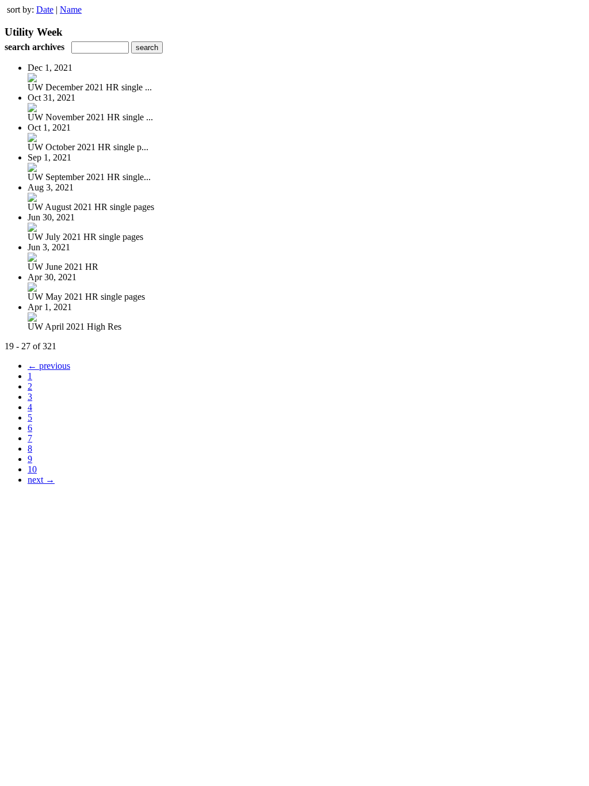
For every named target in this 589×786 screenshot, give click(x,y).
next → (41, 479)
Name (71, 9)
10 (32, 469)
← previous (49, 366)
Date (44, 9)
